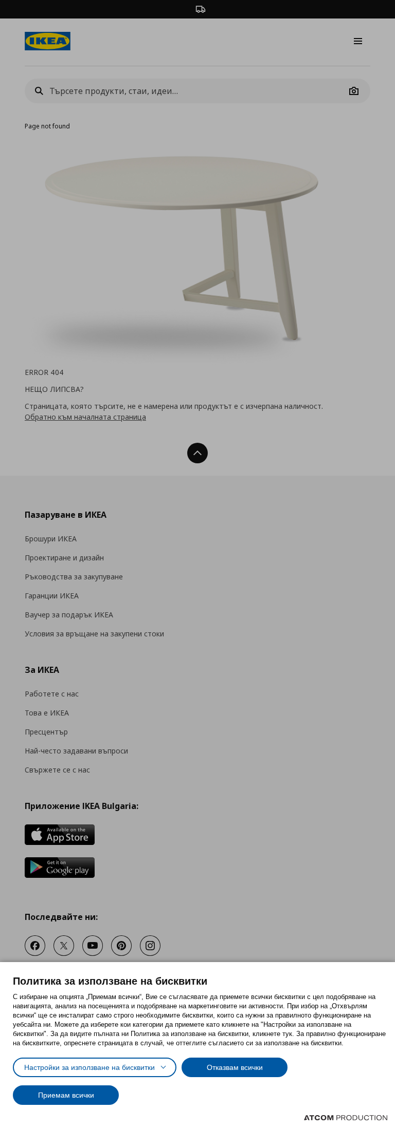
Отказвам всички (235, 1067)
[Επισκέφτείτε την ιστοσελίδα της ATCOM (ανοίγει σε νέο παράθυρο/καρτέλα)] (345, 1117)
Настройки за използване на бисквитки (89, 1067)
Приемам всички (66, 1095)
